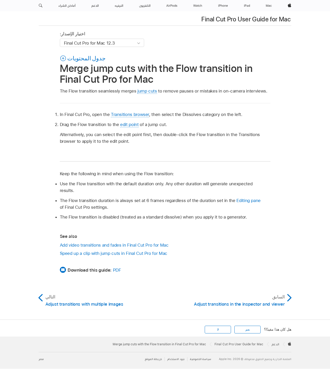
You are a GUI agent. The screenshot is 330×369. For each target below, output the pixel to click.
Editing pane (248, 200)
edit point (129, 124)
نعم (247, 329)
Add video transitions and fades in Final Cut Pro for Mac (114, 245)
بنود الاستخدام (176, 359)
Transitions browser (130, 114)
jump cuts (147, 91)
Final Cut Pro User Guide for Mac (246, 19)
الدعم (275, 344)
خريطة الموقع (153, 359)
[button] (41, 5)
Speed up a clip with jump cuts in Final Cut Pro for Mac (113, 253)
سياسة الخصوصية (200, 359)
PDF (117, 270)
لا (218, 329)
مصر (41, 359)
